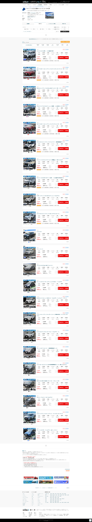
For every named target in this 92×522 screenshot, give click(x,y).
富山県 (56, 496)
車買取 (50, 4)
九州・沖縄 (46, 502)
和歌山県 (63, 498)
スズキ (32, 502)
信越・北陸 (46, 496)
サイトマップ (51, 515)
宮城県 (58, 493)
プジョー (39, 501)
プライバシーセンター (60, 514)
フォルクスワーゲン (40, 496)
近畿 (45, 498)
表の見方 (25, 450)
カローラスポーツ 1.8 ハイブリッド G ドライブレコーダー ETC (49, 124)
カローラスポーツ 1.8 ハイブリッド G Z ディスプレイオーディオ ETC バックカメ (52, 69)
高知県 (58, 501)
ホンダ (32, 497)
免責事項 (67, 514)
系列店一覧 (64, 23)
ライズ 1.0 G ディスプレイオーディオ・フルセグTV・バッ (48, 331)
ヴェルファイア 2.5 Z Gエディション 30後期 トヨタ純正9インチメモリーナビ (52, 106)
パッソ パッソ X (40, 249)
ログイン (62, 1)
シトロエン (39, 502)
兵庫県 (53, 498)
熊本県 (58, 502)
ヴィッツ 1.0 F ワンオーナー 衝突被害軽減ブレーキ (47, 348)
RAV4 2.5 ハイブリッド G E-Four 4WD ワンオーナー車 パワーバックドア (51, 88)
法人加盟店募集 (61, 515)
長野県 (53, 496)
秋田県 (60, 493)
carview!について (41, 514)
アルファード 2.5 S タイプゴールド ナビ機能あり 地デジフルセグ (50, 159)
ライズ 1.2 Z (39, 231)
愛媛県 (56, 501)
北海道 (51, 493)
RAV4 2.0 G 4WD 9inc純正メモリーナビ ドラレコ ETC (48, 380)
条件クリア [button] (57, 31)
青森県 (53, 493)
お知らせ (48, 514)
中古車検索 (40, 4)
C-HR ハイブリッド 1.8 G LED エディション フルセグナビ (48, 195)
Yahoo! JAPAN (68, 1)
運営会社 (45, 514)
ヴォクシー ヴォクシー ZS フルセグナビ (44, 397)
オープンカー (24, 502)
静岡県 (56, 497)
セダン (23, 493)
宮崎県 (63, 502)
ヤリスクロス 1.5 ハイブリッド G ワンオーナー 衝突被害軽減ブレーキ (51, 141)
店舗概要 (28, 23)
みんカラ (35, 515)
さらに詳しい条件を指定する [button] (27, 31)
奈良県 (60, 498)
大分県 (60, 502)
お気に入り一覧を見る (65, 41)
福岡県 (51, 502)
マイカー (67, 4)
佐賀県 (53, 502)
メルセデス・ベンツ (40, 493)
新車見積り (45, 4)
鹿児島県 (65, 502)
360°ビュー (29, 4)
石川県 (58, 496)
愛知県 (51, 497)
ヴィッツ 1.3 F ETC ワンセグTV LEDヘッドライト (47, 430)
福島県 (65, 493)
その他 (23, 505)
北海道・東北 (47, 493)
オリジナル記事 (61, 4)
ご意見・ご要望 (65, 515)
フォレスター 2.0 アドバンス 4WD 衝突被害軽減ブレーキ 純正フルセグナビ (52, 364)
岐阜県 (53, 497)
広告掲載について (55, 515)
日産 (32, 496)
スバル (32, 501)
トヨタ (32, 493)
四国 (45, 501)
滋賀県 (58, 498)
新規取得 (64, 1)
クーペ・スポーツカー (26, 501)
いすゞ (32, 505)
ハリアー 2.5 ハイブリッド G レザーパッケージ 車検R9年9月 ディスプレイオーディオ (52, 315)
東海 (45, 497)
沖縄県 (68, 502)
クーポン (67, 82)
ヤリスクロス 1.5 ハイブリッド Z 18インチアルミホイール (48, 213)
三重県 (58, 497)
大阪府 (51, 498)
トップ (24, 4)
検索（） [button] (65, 31)
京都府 (56, 498)
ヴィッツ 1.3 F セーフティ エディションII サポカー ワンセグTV (49, 281)
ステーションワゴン (25, 497)
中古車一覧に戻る (67, 469)
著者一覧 (47, 515)
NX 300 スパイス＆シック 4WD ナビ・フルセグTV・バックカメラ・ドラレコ (52, 298)
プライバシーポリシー (53, 514)
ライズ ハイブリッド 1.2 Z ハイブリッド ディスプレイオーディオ (50, 413)
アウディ (39, 497)
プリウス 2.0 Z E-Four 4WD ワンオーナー (45, 265)
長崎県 (56, 502)
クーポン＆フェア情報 (52, 23)
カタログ (34, 4)
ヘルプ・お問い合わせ (42, 516)
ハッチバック (24, 496)
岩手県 (56, 493)
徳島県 (51, 501)
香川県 (53, 501)
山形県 (63, 493)
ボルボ (38, 505)
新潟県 (51, 496)
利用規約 (64, 514)
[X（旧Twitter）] (32, 510)
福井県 (60, 496)
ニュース (55, 4)
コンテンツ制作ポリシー (42, 515)
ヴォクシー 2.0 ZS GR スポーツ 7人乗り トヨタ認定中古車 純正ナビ (50, 177)
